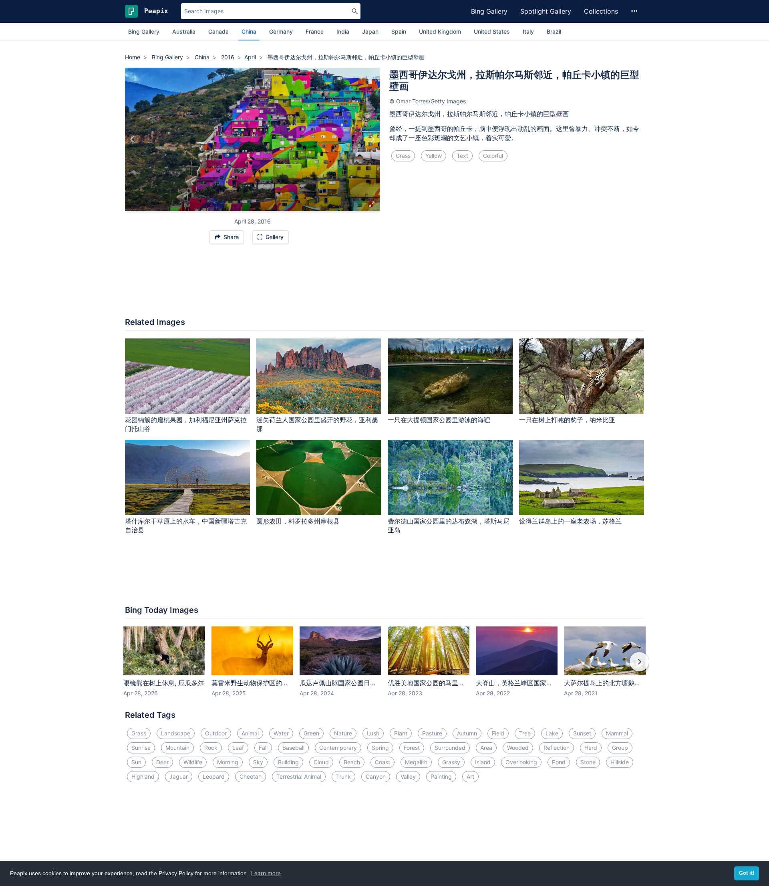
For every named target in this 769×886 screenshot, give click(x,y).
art (470, 776)
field (498, 733)
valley (408, 776)
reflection (557, 747)
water (281, 733)
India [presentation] (342, 31)
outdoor (216, 733)
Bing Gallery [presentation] (143, 31)
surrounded (450, 747)
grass (403, 155)
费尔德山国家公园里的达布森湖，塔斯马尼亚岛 (448, 525)
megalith (416, 762)
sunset (582, 733)
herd (590, 747)
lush (373, 733)
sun (136, 762)
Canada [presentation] (218, 31)
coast (382, 762)
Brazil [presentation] (554, 31)
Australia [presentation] (183, 31)
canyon (376, 776)
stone (588, 762)
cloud (321, 762)
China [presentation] (249, 31)
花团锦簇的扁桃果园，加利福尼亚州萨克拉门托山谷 (186, 424)
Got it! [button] (746, 873)
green (311, 733)
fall (263, 747)
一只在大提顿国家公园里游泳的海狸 (439, 420)
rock (210, 747)
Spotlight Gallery (545, 11)
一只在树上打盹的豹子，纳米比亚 (567, 420)
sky (258, 762)
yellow (433, 155)
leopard (214, 776)
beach (352, 762)
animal (250, 733)
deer (162, 762)
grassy (451, 762)
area (486, 747)
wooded (518, 747)
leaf (238, 747)
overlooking (521, 762)
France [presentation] (315, 31)
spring (380, 747)
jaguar (178, 776)
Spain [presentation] (398, 31)
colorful (493, 155)
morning (227, 762)
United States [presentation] (492, 31)
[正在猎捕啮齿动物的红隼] (132, 139)
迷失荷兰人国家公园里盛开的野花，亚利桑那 (317, 424)
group (620, 747)
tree (525, 733)
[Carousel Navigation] (384, 667)
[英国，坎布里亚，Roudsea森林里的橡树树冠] (372, 139)
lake (552, 733)
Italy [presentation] (528, 31)
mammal (617, 733)
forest (412, 747)
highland (143, 776)
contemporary (338, 747)
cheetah (251, 776)
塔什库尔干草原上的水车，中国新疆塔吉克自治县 (186, 525)
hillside (619, 762)
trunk (343, 776)
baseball (293, 747)
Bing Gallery (489, 11)
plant (400, 733)
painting (441, 776)
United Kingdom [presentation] (440, 31)
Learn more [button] (266, 873)
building (288, 762)
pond (559, 762)
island (483, 762)
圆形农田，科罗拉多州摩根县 (298, 521)
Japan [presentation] (370, 31)
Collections (601, 11)
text (462, 155)
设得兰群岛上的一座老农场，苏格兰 (570, 521)
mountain (177, 747)
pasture (432, 733)
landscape (175, 733)
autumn (467, 733)
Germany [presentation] (281, 31)
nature (343, 733)
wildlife (192, 762)
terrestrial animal (298, 776)
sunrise (141, 747)
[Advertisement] (384, 285)
